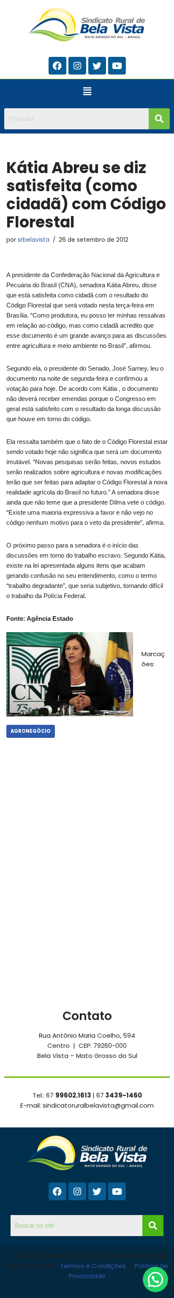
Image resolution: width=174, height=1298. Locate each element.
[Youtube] (117, 66)
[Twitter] (97, 66)
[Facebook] (57, 66)
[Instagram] (77, 66)
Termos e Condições (94, 1265)
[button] (87, 91)
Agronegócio (31, 731)
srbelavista (33, 240)
